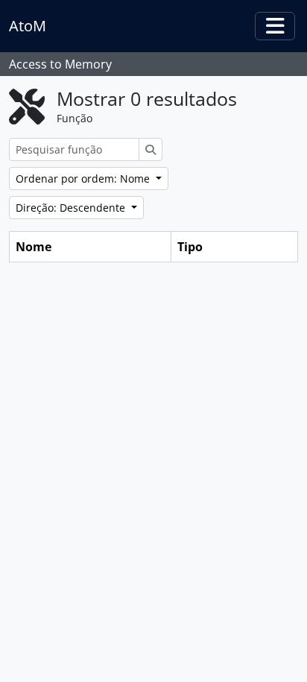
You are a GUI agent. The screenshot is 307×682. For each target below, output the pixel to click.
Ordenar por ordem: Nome (84, 178)
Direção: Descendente (72, 208)
